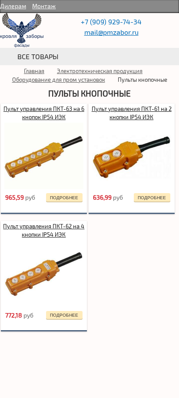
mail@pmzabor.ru (111, 32)
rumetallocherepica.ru (21, 30)
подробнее (64, 197)
